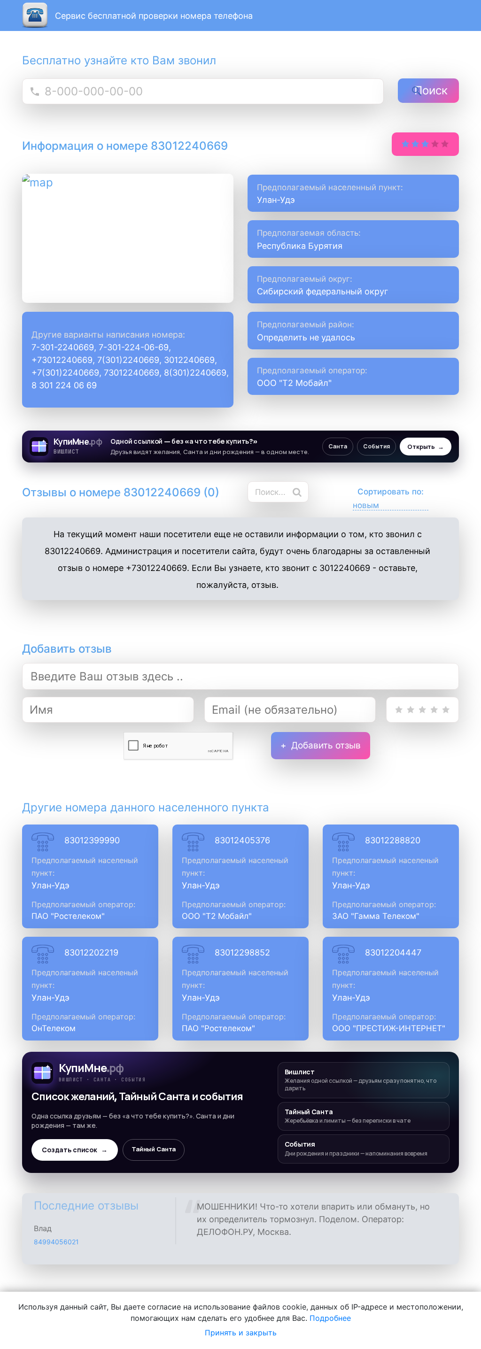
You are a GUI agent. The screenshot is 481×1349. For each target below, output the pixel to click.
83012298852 (242, 952)
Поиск (431, 90)
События (376, 446)
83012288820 (392, 840)
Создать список (75, 1150)
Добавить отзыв (326, 745)
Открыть (425, 447)
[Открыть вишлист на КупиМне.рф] (240, 447)
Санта (337, 446)
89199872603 (56, 1245)
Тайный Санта (154, 1149)
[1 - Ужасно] (399, 709)
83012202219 (91, 952)
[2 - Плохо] (410, 709)
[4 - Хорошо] (434, 709)
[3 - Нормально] (422, 709)
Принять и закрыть (241, 1332)
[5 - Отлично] (446, 709)
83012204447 (393, 952)
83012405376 (242, 840)
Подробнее (330, 1318)
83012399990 (92, 840)
